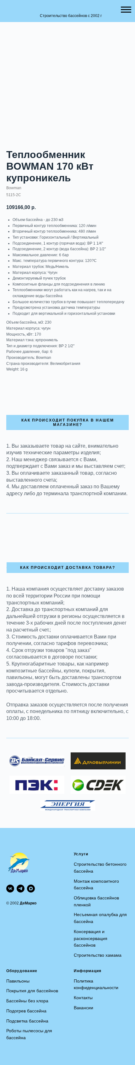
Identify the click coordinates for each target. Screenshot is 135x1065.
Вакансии (83, 1007)
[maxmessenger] (31, 888)
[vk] (10, 888)
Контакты (83, 997)
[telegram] (20, 888)
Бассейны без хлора (27, 1000)
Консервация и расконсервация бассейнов (90, 938)
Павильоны (18, 980)
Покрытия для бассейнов (32, 990)
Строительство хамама (98, 955)
